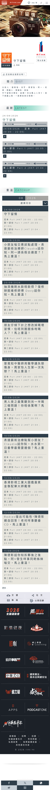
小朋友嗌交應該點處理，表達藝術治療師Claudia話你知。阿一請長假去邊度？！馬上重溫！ (24, 250)
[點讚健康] (13, 627)
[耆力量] (13, 691)
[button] (5, 124)
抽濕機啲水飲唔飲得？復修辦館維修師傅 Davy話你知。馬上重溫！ (24, 290)
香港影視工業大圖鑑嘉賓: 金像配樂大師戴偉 (23, 484)
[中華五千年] (13, 723)
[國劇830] (13, 643)
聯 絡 (15, 600)
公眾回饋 (39, 601)
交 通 (15, 595)
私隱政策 (14, 742)
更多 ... (5, 588)
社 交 (39, 595)
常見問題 (33, 739)
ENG (33, 3)
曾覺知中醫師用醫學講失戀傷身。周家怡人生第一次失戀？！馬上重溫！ (24, 367)
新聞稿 (13, 736)
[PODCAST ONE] (37, 707)
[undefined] (29, 3)
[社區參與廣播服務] (37, 659)
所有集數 (6, 65)
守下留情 (9, 120)
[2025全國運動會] (13, 611)
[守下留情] (4, 136)
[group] (35, 124)
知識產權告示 (16, 739)
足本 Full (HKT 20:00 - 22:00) (23, 220)
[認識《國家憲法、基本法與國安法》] (37, 675)
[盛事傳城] (37, 691)
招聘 (24, 736)
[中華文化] (13, 675)
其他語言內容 (23, 745)
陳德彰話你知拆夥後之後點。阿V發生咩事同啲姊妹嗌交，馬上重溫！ (24, 559)
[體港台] (37, 611)
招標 (34, 736)
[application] (25, 124)
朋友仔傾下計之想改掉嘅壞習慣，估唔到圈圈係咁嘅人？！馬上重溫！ (24, 329)
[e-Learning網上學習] (37, 643)
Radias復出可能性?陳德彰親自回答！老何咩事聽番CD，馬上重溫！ (24, 520)
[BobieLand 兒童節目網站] (37, 627)
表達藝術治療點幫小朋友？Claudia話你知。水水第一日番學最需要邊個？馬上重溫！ (24, 446)
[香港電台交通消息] (8, 595)
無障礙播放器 (30, 742)
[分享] (33, 595)
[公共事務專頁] (13, 659)
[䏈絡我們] (8, 600)
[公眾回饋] (32, 601)
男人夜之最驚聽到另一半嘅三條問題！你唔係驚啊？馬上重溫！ (24, 405)
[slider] (43, 124)
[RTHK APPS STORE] (13, 707)
